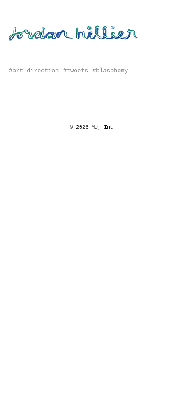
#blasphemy (110, 70)
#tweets (75, 70)
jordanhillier (38, 23)
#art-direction (34, 70)
